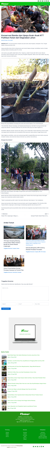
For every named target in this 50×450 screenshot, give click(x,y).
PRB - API (41, 251)
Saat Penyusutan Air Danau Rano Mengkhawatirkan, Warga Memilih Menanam (23, 366)
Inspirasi (14, 248)
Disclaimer (43, 432)
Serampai (19, 272)
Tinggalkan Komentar (8, 248)
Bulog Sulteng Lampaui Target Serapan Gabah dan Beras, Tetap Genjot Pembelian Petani (26, 377)
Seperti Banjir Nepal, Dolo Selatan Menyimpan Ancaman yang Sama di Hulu (23, 355)
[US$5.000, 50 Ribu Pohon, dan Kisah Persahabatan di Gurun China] (4, 373)
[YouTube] (48, 1)
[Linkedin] (46, 1)
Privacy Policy (43, 433)
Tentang (7, 432)
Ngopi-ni (25, 437)
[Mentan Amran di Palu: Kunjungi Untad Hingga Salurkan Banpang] (4, 402)
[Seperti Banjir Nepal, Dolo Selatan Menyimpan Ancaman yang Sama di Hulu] (4, 356)
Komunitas (15, 272)
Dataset (24, 439)
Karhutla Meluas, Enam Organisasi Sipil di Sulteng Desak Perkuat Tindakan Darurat (25, 394)
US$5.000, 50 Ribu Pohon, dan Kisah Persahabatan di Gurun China (21, 372)
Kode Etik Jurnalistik (43, 436)
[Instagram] (42, 1)
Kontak (7, 435)
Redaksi (7, 433)
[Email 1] (44, 1)
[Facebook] (38, 1)
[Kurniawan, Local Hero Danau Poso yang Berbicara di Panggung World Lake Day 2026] (4, 362)
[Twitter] (40, 1)
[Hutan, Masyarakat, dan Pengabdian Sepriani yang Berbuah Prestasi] (4, 407)
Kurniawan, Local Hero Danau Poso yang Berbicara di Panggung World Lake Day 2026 (25, 360)
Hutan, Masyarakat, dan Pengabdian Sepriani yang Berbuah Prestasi (22, 406)
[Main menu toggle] (47, 3)
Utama (18, 248)
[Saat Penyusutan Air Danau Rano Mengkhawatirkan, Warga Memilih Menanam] (4, 368)
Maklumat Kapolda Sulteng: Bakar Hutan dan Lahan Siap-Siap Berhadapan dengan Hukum (26, 383)
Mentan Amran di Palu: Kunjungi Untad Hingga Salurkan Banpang (21, 400)
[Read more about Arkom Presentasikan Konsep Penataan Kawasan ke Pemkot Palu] (14, 260)
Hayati (25, 436)
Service (7, 436)
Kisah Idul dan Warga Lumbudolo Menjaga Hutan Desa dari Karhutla (21, 389)
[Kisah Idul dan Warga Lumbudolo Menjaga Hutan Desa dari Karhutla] (4, 390)
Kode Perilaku (42, 435)
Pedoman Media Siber (42, 437)
